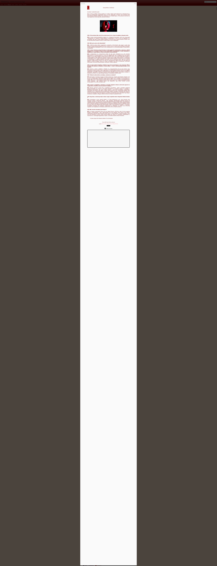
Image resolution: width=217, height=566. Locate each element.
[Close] (135, 3)
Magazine (9, 4)
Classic (2, 4)
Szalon (111, 123)
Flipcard (5, 4)
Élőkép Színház (115, 123)
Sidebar (16, 4)
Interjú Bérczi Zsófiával (108, 7)
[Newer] (82, 3)
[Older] (84, 3)
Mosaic (13, 4)
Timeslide (24, 4)
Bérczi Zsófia (104, 123)
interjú (108, 123)
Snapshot (20, 4)
